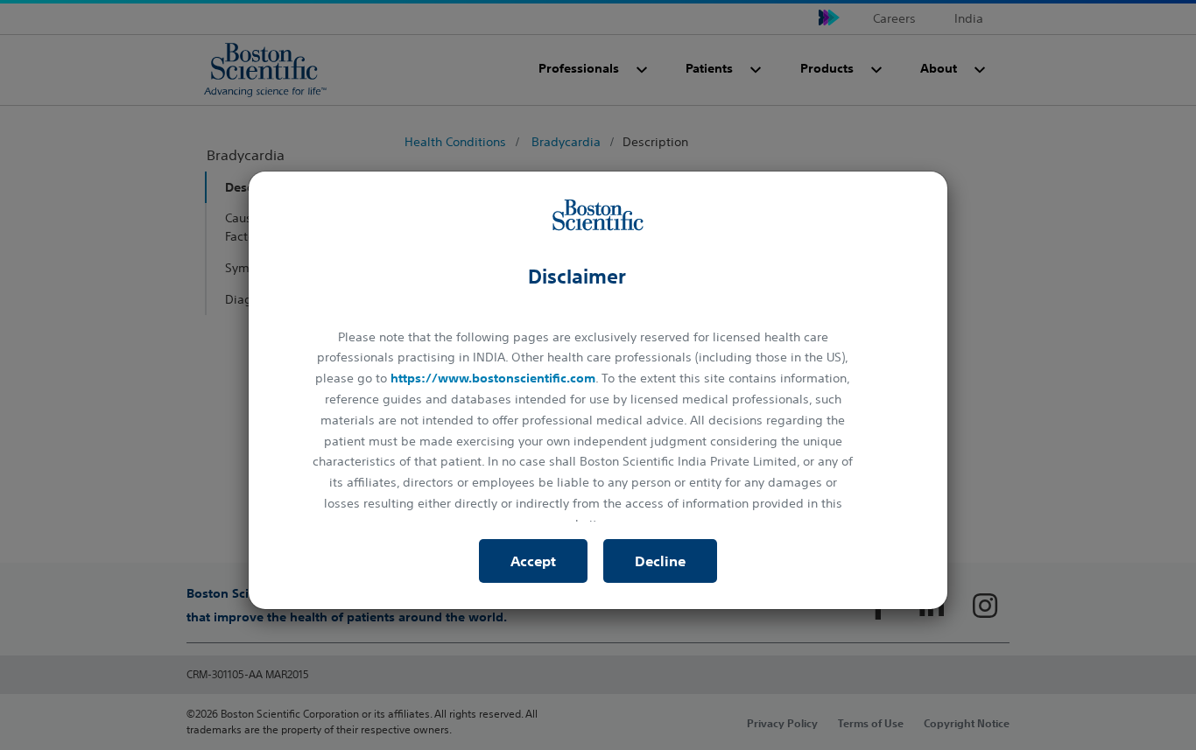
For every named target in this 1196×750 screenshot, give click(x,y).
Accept (533, 561)
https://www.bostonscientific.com (492, 378)
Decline (660, 561)
